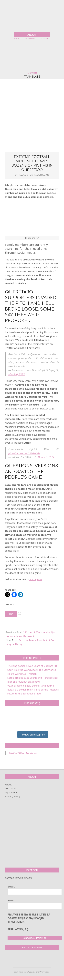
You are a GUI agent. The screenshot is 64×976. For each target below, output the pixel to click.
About (8, 784)
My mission (11, 792)
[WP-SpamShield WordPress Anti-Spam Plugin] (16, 959)
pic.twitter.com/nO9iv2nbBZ (24, 453)
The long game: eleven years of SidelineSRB (32, 665)
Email (12, 886)
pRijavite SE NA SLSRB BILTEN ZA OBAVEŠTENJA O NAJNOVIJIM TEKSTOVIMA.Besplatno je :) (29, 922)
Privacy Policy (12, 796)
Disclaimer (11, 788)
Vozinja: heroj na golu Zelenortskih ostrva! (30, 685)
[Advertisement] (32, 115)
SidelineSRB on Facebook (32, 745)
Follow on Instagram (33, 734)
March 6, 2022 (16, 374)
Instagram (35, 579)
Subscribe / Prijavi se (34, 937)
